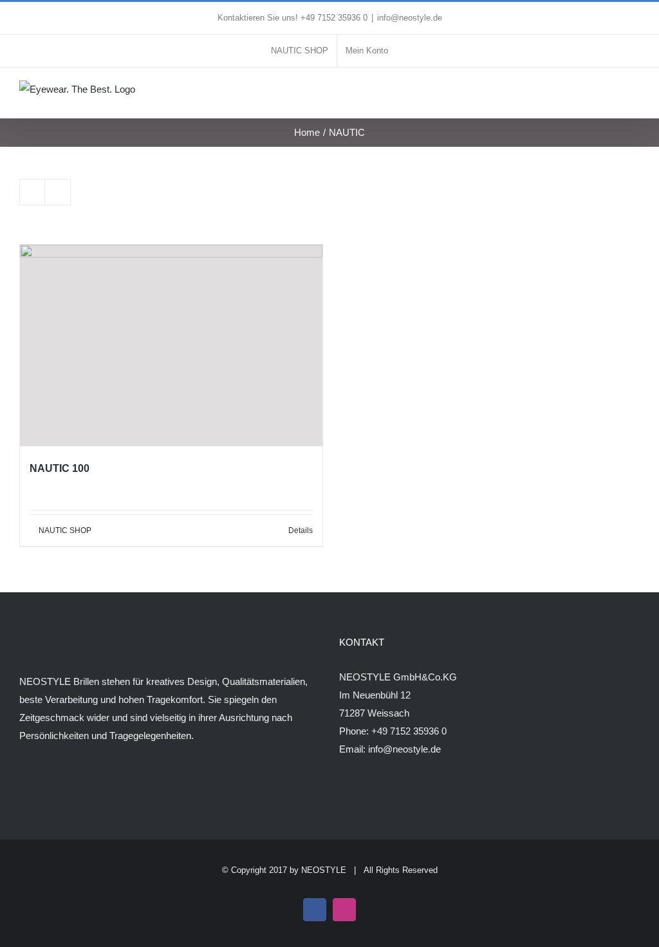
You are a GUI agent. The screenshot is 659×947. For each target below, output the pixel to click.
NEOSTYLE (323, 870)
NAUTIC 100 (59, 468)
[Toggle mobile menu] (634, 93)
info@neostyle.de (409, 18)
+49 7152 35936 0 (409, 731)
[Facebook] (23, 786)
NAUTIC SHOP (65, 530)
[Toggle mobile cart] (611, 93)
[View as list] (57, 192)
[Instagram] (40, 786)
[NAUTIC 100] (171, 346)
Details (300, 530)
